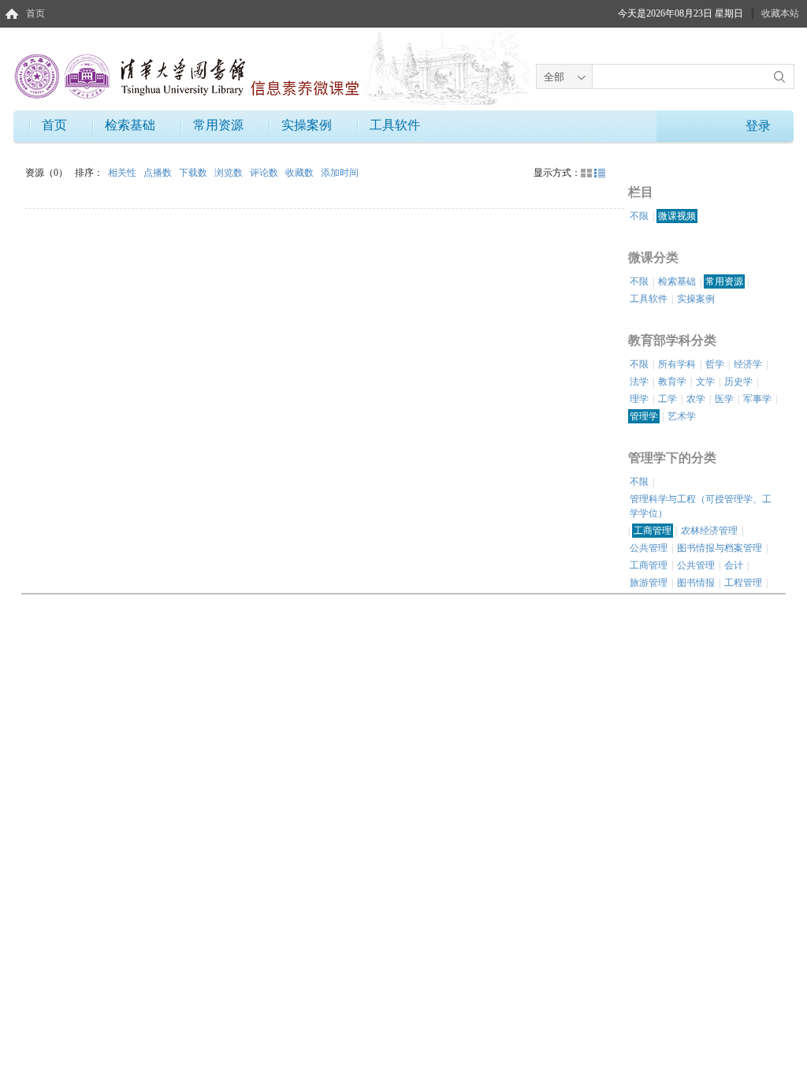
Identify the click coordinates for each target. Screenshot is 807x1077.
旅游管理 (649, 582)
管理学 (644, 416)
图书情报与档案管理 (719, 547)
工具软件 (395, 125)
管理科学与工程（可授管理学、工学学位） (701, 506)
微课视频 (677, 216)
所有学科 (677, 364)
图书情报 (696, 582)
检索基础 (130, 125)
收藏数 (300, 172)
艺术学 (682, 416)
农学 (695, 398)
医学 (724, 398)
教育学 (672, 381)
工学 (667, 398)
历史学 (738, 381)
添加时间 (340, 172)
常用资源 (218, 125)
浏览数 (229, 172)
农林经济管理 (709, 530)
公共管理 (649, 547)
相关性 (123, 172)
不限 (639, 216)
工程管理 (743, 582)
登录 (758, 125)
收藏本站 (780, 13)
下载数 (194, 172)
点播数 (158, 172)
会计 (733, 565)
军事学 (757, 398)
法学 (639, 381)
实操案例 (306, 125)
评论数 (265, 172)
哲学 (714, 364)
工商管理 (652, 530)
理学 (639, 398)
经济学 (748, 364)
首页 (35, 13)
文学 (705, 381)
